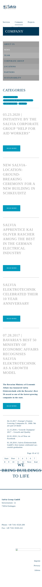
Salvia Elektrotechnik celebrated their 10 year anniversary (20, 294)
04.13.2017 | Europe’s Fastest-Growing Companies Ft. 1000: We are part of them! (21, 423)
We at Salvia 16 (10, 103)
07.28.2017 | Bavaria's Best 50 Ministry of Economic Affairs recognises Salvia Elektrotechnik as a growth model (21, 354)
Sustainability (12, 78)
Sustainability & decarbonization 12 (18, 100)
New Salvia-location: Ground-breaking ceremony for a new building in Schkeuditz (19, 179)
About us (9, 44)
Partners (9, 72)
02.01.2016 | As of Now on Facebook (18, 437)
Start (6, 458)
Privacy (37, 566)
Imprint (37, 561)
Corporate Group (14, 61)
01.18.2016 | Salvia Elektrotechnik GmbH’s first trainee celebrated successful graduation (22, 445)
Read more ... (12, 148)
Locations (10, 67)
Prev (13, 458)
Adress (37, 570)
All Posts (22, 103)
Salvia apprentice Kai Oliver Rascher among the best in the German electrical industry (19, 239)
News (7, 50)
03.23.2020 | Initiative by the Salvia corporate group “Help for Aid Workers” (21, 124)
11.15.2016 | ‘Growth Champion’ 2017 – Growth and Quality (21, 431)
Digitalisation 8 (10, 97)
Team (7, 55)
